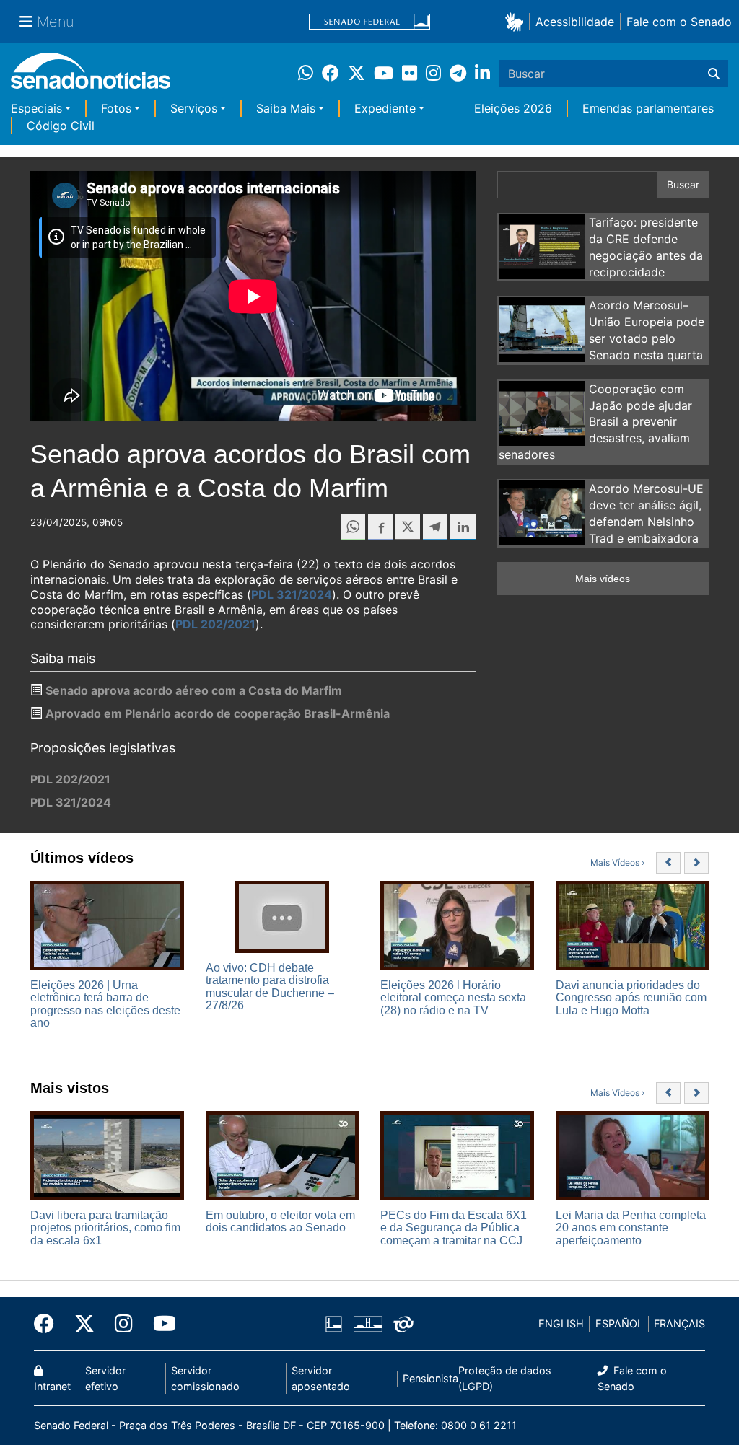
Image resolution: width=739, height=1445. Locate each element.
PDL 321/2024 (291, 594)
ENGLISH (561, 1323)
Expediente (385, 108)
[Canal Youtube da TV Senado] (159, 1324)
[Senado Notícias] (90, 76)
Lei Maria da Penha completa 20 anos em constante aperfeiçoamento (631, 1228)
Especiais (36, 108)
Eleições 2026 (513, 108)
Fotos (116, 108)
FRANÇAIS (679, 1323)
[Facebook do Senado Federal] (49, 1324)
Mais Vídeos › (617, 862)
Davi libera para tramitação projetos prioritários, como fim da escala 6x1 (105, 1228)
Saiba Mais (285, 108)
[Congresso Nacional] (368, 1323)
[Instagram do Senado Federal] (124, 1324)
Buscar (683, 184)
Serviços (193, 108)
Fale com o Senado (679, 21)
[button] (517, 21)
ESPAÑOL (619, 1323)
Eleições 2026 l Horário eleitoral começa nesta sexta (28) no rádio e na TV (453, 997)
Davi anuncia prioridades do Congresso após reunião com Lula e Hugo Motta (631, 997)
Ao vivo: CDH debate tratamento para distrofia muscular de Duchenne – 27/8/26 (270, 987)
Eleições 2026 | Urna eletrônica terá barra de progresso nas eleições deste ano (105, 1004)
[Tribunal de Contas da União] (403, 1323)
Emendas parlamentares (648, 108)
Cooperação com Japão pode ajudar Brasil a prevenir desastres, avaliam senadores (595, 422)
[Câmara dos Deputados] (333, 1323)
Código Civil (61, 125)
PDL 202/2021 (215, 624)
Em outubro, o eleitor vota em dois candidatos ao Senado (280, 1221)
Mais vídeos (602, 578)
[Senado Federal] (369, 22)
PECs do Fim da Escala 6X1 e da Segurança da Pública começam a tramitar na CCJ (453, 1228)
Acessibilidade (574, 21)
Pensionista (430, 1378)
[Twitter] (84, 1324)
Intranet (52, 1386)
